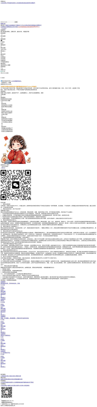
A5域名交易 (11, 376)
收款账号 (21, 382)
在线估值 (25, 3)
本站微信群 (20, 3)
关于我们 (31, 382)
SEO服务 (8, 385)
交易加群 (4, 15)
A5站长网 (3, 3)
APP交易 (13, 385)
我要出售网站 (4, 379)
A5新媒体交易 (4, 376)
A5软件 (17, 385)
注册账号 (32, 3)
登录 (29, 3)
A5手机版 (8, 3)
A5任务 (21, 385)
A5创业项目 (26, 385)
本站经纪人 (14, 3)
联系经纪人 (4, 82)
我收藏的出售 (18, 379)
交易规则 (16, 382)
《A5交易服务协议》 (16, 81)
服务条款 (26, 382)
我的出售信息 (11, 379)
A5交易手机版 (4, 382)
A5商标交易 (18, 376)
